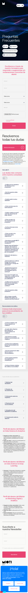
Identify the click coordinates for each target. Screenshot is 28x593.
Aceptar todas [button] (20, 583)
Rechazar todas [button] (14, 588)
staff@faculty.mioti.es (8, 161)
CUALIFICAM (17, 164)
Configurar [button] (8, 583)
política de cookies (6, 578)
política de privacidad (11, 577)
